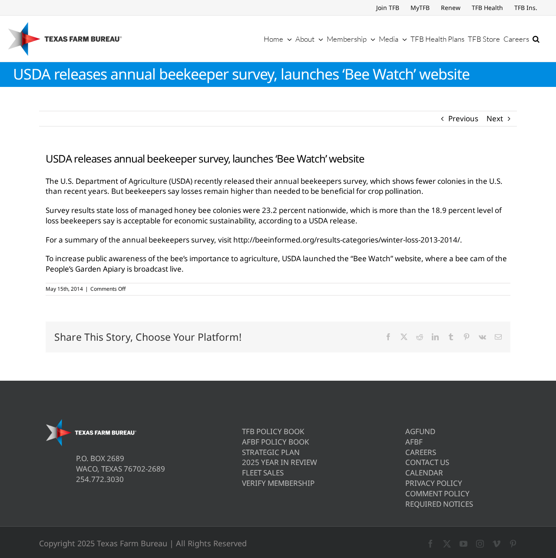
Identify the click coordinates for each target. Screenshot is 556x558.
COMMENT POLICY (437, 493)
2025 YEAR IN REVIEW (279, 462)
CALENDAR (424, 473)
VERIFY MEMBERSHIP (278, 483)
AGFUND (420, 431)
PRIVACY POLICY (433, 483)
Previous (463, 118)
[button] (536, 39)
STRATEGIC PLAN (271, 452)
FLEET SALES (263, 473)
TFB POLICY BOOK (273, 431)
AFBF (414, 442)
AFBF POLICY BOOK (275, 442)
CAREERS (420, 452)
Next (494, 118)
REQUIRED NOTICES (439, 504)
